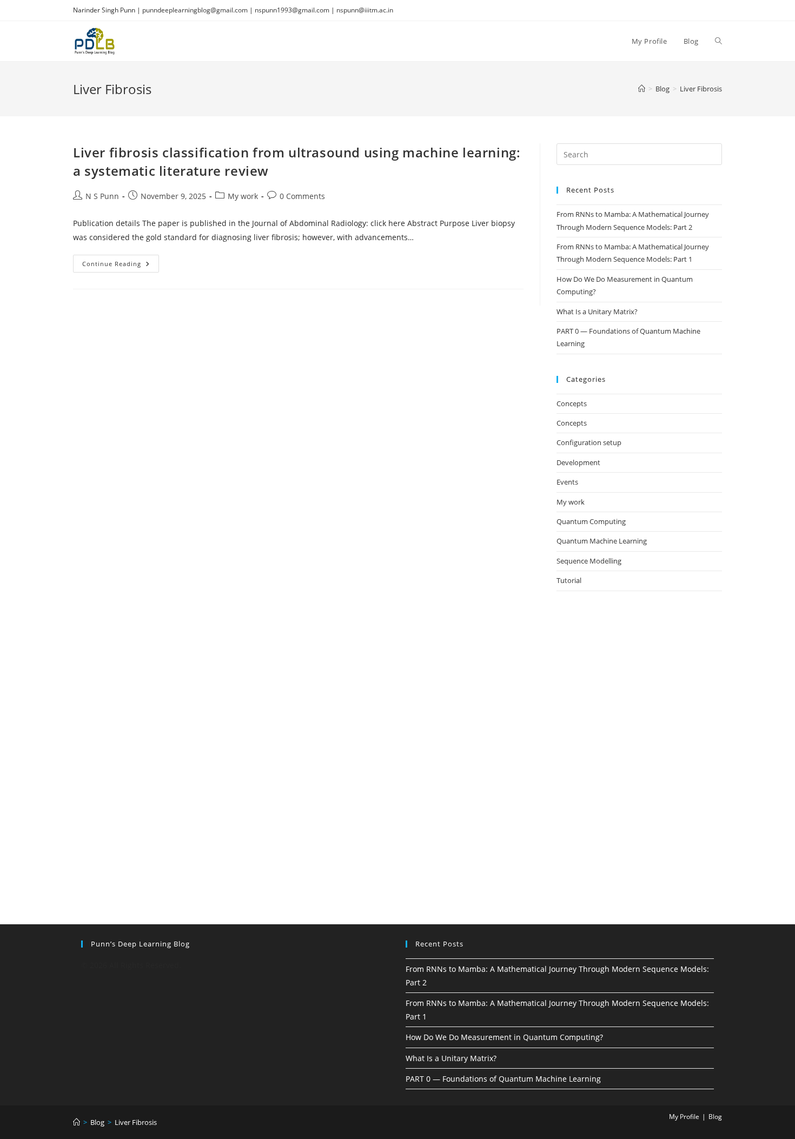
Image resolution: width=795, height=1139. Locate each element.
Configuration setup (588, 442)
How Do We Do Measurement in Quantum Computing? (504, 1037)
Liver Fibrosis (701, 89)
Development (578, 462)
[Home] (641, 89)
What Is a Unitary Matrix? (597, 311)
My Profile (684, 1116)
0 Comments (302, 196)
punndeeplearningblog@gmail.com (195, 10)
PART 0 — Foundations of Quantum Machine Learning (503, 1079)
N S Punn (102, 196)
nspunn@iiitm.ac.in (364, 10)
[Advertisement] (639, 682)
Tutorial (568, 580)
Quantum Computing (591, 521)
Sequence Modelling (588, 561)
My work (243, 196)
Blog (715, 1116)
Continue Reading (120, 266)
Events (567, 482)
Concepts (571, 403)
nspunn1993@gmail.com (292, 10)
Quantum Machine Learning (601, 541)
